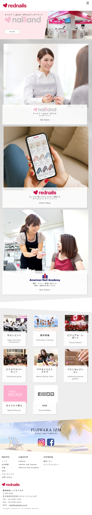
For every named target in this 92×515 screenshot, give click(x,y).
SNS (4, 471)
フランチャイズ (8, 474)
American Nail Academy (29, 468)
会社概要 (5, 464)
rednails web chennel (28, 464)
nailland (22, 461)
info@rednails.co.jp (18, 505)
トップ (4, 461)
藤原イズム (48, 461)
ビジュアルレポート (51, 464)
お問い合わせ (7, 477)
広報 (3, 468)
